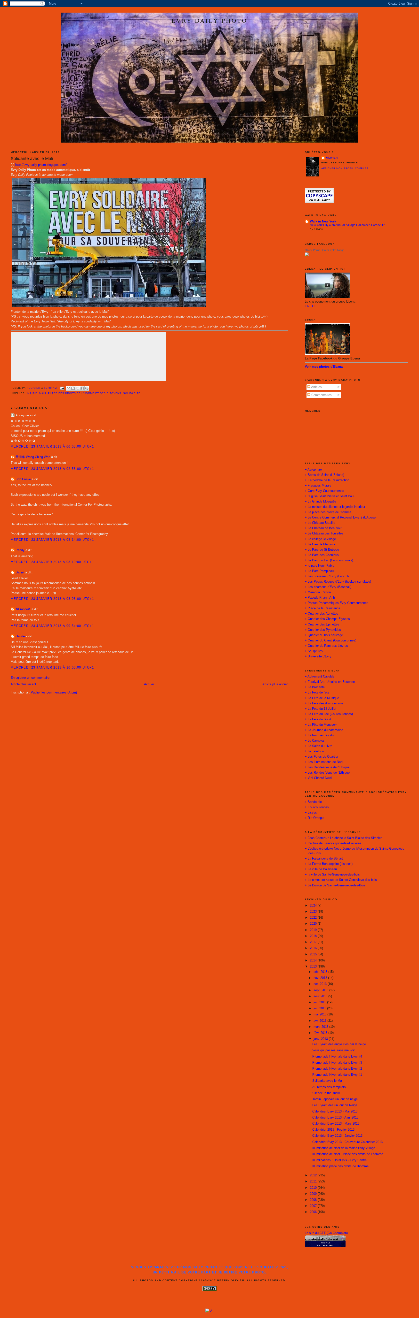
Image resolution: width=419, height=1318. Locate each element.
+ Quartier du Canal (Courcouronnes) (330, 640)
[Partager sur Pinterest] (86, 388)
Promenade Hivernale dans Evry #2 (337, 1068)
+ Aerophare (313, 469)
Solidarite (131, 393)
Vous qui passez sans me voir (333, 1050)
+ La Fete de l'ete (317, 692)
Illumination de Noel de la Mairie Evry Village (343, 1148)
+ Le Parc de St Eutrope (322, 549)
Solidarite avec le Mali (327, 1080)
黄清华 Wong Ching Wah (33, 457)
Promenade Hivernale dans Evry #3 (337, 1062)
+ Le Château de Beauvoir (323, 528)
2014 (314, 960)
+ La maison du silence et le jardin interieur (335, 507)
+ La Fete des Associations (324, 703)
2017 (314, 942)
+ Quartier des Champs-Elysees (327, 619)
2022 (314, 917)
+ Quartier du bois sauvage (324, 635)
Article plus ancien (275, 684)
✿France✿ (24, 609)
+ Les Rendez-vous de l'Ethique (327, 767)
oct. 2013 (321, 984)
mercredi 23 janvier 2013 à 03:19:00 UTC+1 (52, 562)
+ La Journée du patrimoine (324, 730)
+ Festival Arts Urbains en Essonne (330, 682)
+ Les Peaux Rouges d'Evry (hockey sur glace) (338, 581)
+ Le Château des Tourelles (324, 533)
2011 (314, 1181)
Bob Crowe (23, 479)
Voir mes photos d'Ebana (324, 366)
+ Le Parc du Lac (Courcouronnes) (329, 560)
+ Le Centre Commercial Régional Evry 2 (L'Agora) (340, 517)
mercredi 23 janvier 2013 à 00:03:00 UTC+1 (52, 446)
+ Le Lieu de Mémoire (320, 544)
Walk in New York (323, 221)
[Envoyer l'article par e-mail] (62, 388)
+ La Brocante (315, 687)
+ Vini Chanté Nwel (318, 778)
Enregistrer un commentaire (30, 677)
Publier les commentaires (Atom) (54, 692)
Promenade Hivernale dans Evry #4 (337, 1056)
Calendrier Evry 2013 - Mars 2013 (335, 1123)
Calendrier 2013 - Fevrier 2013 (333, 1129)
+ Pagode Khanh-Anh (320, 597)
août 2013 (321, 996)
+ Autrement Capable (319, 676)
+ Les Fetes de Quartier (321, 756)
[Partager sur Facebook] (82, 388)
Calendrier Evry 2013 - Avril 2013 (335, 1117)
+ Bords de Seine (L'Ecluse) (324, 475)
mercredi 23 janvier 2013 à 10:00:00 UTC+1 (52, 667)
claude (20, 636)
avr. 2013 (320, 1020)
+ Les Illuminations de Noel (324, 762)
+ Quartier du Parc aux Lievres (326, 646)
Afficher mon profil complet (345, 168)
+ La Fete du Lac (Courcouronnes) (329, 714)
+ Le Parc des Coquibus (322, 555)
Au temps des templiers (329, 1087)
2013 (314, 966)
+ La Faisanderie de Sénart (324, 858)
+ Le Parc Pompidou (319, 571)
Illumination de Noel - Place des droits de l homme (347, 1154)
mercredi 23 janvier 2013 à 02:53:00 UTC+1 (52, 469)
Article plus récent (23, 684)
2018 (314, 936)
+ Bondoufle (313, 802)
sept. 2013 (321, 990)
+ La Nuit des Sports (319, 735)
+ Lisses (311, 812)
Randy (20, 550)
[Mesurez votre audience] (209, 1313)
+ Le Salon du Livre (318, 746)
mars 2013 (321, 1026)
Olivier (332, 157)
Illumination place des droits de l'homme (340, 1166)
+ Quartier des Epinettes (322, 624)
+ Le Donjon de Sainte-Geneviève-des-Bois (335, 885)
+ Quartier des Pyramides (323, 630)
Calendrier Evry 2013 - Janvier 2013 (337, 1135)
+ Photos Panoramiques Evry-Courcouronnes (336, 603)
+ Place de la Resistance (322, 608)
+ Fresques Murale (318, 485)
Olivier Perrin (312, 250)
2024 (314, 905)
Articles (316, 387)
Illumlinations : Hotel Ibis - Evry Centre (339, 1160)
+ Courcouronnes (317, 807)
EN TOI (310, 306)
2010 (314, 1187)
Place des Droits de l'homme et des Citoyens (84, 393)
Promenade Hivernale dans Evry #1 (337, 1074)
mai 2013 (320, 1014)
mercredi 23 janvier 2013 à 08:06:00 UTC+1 (52, 599)
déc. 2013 (321, 972)
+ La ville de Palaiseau (321, 869)
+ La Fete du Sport (318, 719)
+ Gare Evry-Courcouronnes (324, 491)
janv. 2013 (321, 1039)
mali (42, 393)
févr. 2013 (321, 1033)
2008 (314, 1200)
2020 (314, 923)
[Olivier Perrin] (307, 255)
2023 (314, 911)
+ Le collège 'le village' (320, 539)
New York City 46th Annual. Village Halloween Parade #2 (347, 225)
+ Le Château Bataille (320, 523)
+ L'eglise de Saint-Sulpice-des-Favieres (333, 843)
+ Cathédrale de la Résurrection (327, 480)
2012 (314, 1175)
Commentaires (321, 395)
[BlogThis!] (73, 388)
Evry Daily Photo (209, 20)
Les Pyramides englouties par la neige (339, 1044)
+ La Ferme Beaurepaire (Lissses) (329, 864)
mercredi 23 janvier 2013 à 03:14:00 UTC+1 (52, 539)
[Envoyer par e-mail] (68, 388)
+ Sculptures (314, 651)
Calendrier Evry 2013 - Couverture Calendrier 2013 (347, 1142)
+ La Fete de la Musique (322, 698)
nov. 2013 (321, 978)
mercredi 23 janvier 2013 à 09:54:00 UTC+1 (52, 626)
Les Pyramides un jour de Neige (334, 1105)
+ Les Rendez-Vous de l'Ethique (327, 772)
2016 (314, 948)
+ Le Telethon (314, 751)
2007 (314, 1206)
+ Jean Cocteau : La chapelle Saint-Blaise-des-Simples (343, 838)
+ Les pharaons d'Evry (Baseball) (328, 587)
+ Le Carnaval (314, 740)
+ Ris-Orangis (314, 818)
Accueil (149, 684)
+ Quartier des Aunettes (321, 613)
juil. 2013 (320, 1002)
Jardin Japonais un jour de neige (335, 1099)
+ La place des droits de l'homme (328, 512)
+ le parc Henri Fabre (319, 565)
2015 (314, 954)
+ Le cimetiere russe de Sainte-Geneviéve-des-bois (341, 880)
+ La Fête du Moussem (321, 724)
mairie (32, 393)
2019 (314, 930)
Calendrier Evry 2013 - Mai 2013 (334, 1111)
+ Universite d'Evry (318, 656)
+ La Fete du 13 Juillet (320, 708)
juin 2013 (320, 1008)
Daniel (20, 572)
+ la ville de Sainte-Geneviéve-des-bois (332, 874)
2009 (314, 1194)
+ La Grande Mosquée (320, 501)
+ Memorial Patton (318, 592)
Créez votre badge (333, 250)
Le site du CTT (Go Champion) (326, 1233)
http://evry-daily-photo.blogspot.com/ (41, 165)
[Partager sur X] (77, 388)
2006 (314, 1212)
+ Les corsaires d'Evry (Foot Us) (327, 576)
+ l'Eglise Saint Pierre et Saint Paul (329, 496)
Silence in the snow (326, 1093)
